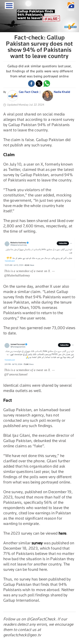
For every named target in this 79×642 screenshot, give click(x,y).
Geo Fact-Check (29, 91)
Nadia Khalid (62, 91)
